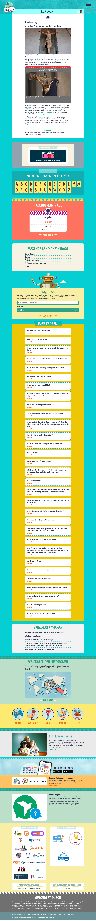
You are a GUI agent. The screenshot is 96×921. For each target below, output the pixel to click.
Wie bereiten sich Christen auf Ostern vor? (40, 649)
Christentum (48, 17)
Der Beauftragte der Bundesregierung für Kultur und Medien (29, 903)
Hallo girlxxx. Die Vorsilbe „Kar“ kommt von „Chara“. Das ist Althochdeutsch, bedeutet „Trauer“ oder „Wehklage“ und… (29, 542)
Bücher (63, 723)
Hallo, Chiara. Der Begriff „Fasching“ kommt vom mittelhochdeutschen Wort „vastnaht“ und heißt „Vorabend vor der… (29, 463)
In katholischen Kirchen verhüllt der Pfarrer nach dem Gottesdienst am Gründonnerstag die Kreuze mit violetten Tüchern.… (29, 352)
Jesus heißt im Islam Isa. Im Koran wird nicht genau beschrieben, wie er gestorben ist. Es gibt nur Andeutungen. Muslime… (29, 333)
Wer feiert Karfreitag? (34, 481)
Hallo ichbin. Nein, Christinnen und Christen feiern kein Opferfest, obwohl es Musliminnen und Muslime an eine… (29, 581)
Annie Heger (67, 888)
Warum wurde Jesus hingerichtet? (38, 385)
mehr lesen (53, 749)
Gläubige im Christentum (44, 112)
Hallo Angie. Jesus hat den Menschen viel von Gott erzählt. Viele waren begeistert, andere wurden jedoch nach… (29, 572)
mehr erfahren (54, 785)
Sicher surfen (71, 914)
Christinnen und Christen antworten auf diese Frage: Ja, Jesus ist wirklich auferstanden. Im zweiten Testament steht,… (29, 398)
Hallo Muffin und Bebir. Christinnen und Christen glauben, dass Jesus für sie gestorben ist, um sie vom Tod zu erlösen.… (29, 598)
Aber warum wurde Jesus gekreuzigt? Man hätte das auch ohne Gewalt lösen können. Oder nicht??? (47, 530)
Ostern (39, 59)
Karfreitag (37, 132)
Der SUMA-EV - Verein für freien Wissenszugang (59, 908)
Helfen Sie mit (61, 914)
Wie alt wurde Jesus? (34, 561)
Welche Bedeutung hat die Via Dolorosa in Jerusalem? (45, 511)
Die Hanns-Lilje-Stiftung (65, 903)
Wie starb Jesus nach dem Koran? (38, 330)
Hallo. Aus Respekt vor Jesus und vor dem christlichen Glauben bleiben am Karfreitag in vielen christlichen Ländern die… (29, 378)
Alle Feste (48, 234)
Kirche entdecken (55, 794)
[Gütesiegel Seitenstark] (58, 838)
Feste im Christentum (32, 260)
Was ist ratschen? (32, 452)
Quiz (48, 723)
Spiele (18, 723)
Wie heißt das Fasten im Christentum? (40, 435)
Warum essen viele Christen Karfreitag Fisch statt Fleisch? (47, 359)
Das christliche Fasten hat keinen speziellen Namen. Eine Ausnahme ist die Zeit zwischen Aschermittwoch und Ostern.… (29, 437)
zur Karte (48, 700)
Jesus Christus (30, 254)
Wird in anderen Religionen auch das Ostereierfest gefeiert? (47, 587)
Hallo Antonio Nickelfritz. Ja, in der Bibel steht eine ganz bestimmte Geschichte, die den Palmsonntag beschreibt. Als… (29, 415)
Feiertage (41, 114)
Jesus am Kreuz (39, 134)
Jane (31, 56)
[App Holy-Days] (48, 766)
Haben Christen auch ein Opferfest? (39, 578)
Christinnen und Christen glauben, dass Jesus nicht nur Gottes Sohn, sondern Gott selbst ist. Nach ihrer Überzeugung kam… (29, 554)
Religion (20, 306)
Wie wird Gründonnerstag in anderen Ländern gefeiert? (44, 632)
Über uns (30, 914)
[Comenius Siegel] (75, 838)
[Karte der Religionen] (48, 685)
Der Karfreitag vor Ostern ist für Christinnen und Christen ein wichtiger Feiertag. (29, 483)
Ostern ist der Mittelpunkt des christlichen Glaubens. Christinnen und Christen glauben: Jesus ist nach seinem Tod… (29, 446)
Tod (53, 110)
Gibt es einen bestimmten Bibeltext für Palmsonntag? (45, 413)
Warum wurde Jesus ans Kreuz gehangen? (41, 570)
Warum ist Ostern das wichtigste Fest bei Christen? (44, 444)
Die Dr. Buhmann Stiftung (55, 905)
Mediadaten (42, 914)
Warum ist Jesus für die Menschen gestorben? (43, 596)
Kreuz (39, 105)
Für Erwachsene (51, 914)
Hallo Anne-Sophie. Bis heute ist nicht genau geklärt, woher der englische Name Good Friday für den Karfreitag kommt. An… (29, 370)
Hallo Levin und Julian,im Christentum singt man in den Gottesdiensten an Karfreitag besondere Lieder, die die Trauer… (29, 494)
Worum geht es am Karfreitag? (37, 339)
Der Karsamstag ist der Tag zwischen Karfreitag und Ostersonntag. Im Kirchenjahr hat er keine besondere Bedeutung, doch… (29, 407)
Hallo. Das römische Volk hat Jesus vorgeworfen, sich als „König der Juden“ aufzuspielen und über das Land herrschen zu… (29, 387)
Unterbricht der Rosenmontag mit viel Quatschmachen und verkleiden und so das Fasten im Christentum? (47, 471)
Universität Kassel (53, 903)
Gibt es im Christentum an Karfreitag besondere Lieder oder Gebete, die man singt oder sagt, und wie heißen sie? (48, 490)
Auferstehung (29, 134)
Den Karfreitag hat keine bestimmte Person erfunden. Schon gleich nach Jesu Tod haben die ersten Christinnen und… (29, 607)
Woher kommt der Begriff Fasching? (39, 461)
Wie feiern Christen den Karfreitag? (39, 376)
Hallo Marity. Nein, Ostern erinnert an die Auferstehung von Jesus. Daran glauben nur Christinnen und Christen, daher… (29, 589)
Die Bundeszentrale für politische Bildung (35, 905)
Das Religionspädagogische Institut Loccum (65, 906)
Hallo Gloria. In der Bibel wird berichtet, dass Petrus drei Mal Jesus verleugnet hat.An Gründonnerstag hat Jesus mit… (29, 505)
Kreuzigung (60, 132)
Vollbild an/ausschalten (68, 94)
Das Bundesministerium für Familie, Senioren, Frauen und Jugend (64, 902)
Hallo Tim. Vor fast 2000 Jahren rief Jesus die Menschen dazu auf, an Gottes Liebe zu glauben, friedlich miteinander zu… (29, 341)
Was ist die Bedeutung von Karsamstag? (40, 404)
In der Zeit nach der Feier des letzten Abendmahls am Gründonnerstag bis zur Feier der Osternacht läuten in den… (29, 455)
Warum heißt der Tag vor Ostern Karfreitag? (42, 539)
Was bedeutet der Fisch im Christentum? (40, 520)
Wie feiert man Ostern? (33, 636)
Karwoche (53, 132)
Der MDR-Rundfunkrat (38, 908)
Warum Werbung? (48, 147)
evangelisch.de (29, 917)
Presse (36, 914)
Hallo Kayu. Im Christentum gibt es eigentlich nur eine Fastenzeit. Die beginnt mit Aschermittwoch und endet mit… (29, 474)
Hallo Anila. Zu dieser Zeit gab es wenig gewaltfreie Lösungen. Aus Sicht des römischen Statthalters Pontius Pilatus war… (29, 533)
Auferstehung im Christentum (35, 263)
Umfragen (33, 723)
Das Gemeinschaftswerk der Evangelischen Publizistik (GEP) (28, 902)
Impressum (15, 914)
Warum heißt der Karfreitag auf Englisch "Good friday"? (46, 367)
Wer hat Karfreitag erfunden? (37, 605)
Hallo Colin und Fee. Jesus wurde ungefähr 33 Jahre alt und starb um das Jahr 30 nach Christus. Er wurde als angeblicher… (29, 563)
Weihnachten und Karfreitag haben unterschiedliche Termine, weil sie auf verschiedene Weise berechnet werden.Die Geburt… (29, 428)
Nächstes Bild (70, 83)
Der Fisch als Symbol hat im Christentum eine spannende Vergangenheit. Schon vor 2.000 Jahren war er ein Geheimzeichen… (29, 522)
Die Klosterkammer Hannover (71, 905)
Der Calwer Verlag (27, 906)
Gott (31, 132)
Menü (88, 4)
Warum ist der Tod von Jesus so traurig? (41, 613)
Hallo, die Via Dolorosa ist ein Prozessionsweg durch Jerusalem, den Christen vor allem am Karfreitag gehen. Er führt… (29, 513)
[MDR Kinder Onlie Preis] (63, 856)
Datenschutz (22, 914)
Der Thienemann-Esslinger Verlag (43, 906)
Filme (78, 723)
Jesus (47, 132)
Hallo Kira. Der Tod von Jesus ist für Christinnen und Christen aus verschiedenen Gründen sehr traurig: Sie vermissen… (29, 616)
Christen (58, 59)
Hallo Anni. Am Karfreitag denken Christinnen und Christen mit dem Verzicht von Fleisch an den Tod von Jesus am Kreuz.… (29, 361)
